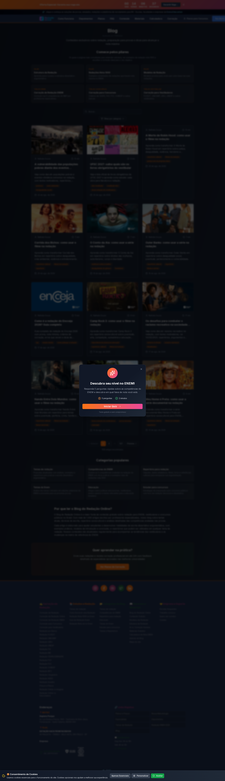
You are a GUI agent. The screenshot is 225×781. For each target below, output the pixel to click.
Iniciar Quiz (110, 406)
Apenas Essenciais (120, 776)
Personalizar (142, 776)
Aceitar (159, 776)
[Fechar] (141, 369)
